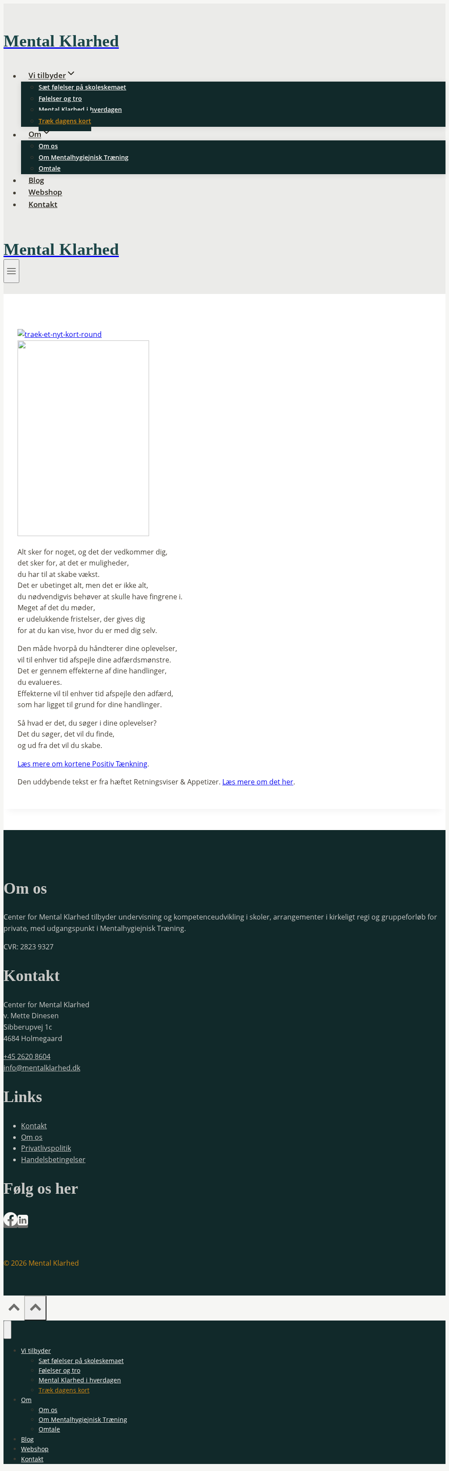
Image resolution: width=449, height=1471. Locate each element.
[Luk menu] (7, 1330)
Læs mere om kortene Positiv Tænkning (82, 764)
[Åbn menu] (11, 271)
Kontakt (43, 204)
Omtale (50, 168)
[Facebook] (11, 1223)
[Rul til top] (14, 1308)
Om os (48, 146)
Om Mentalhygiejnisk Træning (83, 157)
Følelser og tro (60, 98)
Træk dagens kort (65, 121)
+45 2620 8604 (27, 1056)
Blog (36, 180)
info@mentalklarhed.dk (42, 1068)
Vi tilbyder (36, 1350)
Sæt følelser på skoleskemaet (82, 87)
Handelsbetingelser (53, 1159)
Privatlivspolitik (46, 1148)
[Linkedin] (23, 1223)
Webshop (45, 192)
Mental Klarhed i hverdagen (80, 109)
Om (26, 1400)
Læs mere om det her (257, 782)
